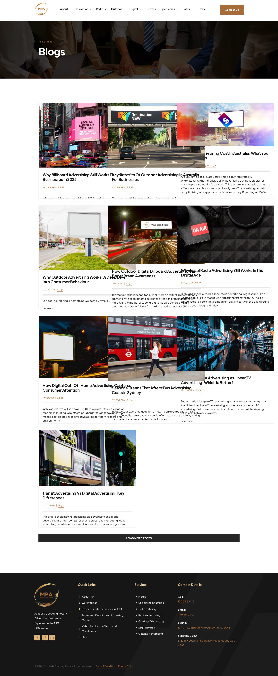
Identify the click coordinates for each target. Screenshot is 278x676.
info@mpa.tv (186, 614)
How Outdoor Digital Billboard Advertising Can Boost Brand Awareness (154, 273)
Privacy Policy (125, 666)
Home (41, 41)
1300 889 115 (186, 601)
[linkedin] (52, 637)
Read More (48, 308)
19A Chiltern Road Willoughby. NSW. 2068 (204, 627)
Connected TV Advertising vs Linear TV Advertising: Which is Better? (216, 380)
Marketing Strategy (206, 165)
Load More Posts (139, 538)
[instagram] (45, 637)
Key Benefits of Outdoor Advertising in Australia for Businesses (155, 177)
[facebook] (37, 637)
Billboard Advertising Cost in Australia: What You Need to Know (224, 155)
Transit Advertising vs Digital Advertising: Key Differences (83, 495)
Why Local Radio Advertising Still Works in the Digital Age (222, 272)
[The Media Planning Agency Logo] (41, 3)
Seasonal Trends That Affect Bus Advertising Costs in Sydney (152, 390)
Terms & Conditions (106, 666)
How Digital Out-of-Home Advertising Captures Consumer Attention (87, 387)
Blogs (61, 187)
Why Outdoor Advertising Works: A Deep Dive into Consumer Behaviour (84, 279)
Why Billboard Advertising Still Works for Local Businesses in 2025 (84, 177)
